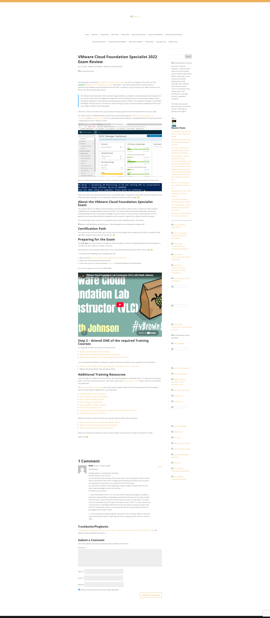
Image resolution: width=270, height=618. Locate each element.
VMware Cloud (173, 42)
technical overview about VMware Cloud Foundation (108, 258)
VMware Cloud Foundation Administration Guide (97, 428)
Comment (82, 548)
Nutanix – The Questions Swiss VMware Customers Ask (180, 185)
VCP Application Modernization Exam (111, 82)
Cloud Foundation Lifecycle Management (94, 397)
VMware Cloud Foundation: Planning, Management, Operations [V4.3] (104, 357)
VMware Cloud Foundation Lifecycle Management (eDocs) (100, 422)
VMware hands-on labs (131, 381)
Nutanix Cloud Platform (156, 34)
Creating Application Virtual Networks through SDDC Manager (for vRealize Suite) (108, 410)
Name (81, 572)
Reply (160, 467)
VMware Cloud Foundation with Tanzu (93, 413)
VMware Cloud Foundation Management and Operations (99, 354)
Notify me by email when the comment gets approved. (99, 590)
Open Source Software (136, 42)
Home (87, 34)
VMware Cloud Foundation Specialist (100, 85)
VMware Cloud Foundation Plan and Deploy (95, 352)
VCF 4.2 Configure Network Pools (91, 402)
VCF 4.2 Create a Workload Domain (92, 399)
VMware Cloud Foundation (113, 67)
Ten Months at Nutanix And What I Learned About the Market (181, 133)
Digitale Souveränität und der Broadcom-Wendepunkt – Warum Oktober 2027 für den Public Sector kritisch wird (181, 174)
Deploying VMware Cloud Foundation (93, 394)
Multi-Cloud (114, 34)
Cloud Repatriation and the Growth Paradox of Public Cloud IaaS (181, 207)
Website (81, 585)
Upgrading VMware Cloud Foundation (93, 405)
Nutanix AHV (125, 34)
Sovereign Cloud (161, 42)
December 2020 (97, 118)
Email (80, 578)
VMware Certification (95, 67)
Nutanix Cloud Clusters (139, 34)
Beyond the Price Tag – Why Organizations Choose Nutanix (181, 193)
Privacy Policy (105, 34)
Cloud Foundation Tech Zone (91, 387)
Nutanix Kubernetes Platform (117, 42)
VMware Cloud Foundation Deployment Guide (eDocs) (98, 425)
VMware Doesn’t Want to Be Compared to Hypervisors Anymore (181, 142)
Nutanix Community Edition (174, 34)
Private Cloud (149, 42)
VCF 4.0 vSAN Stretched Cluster (90, 408)
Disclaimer (95, 34)
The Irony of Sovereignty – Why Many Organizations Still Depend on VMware (180, 150)
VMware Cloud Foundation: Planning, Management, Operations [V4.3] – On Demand (109, 366)
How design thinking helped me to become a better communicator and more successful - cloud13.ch (115, 530)
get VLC (110, 263)
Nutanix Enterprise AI (99, 42)
